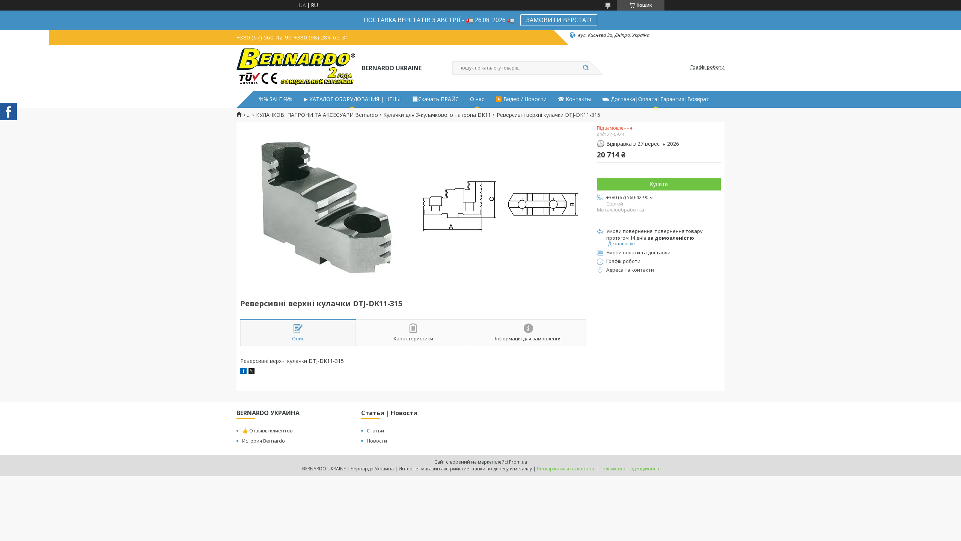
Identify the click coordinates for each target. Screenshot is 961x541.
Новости (377, 440)
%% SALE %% (275, 99)
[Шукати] (585, 68)
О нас (477, 99)
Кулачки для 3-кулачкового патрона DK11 (437, 115)
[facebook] (243, 372)
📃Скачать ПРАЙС (435, 99)
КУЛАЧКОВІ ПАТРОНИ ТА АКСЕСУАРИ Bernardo (317, 115)
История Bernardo (263, 440)
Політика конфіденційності (629, 468)
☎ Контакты (574, 99)
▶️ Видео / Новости (521, 99)
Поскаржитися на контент (566, 468)
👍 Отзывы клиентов (267, 430)
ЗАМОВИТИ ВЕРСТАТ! (558, 20)
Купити (659, 183)
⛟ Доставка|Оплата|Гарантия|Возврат (655, 99)
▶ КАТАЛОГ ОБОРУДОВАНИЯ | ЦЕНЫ (352, 99)
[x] (252, 372)
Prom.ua (518, 462)
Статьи (375, 430)
